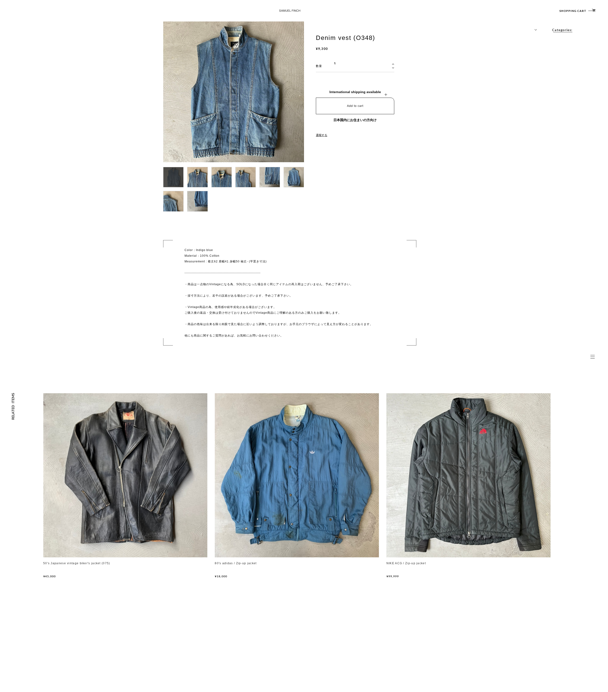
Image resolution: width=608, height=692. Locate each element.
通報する (321, 135)
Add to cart (355, 106)
